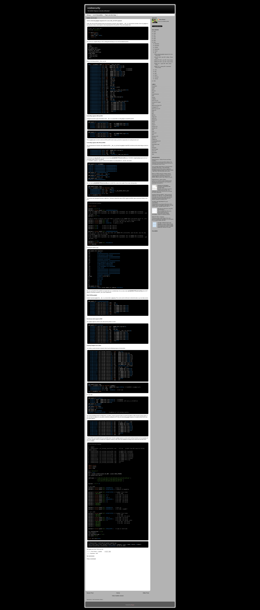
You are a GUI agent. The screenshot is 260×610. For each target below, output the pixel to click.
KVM (153, 146)
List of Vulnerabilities (98, 15)
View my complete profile (163, 21)
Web (153, 154)
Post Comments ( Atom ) (98, 599)
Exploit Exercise (155, 94)
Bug (153, 113)
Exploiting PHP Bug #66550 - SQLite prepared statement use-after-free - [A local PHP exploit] (162, 195)
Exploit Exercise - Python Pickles (159, 179)
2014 (154, 40)
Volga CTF (154, 116)
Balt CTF (154, 137)
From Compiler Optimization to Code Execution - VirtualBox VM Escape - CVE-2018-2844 (162, 167)
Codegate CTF (155, 107)
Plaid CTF (154, 110)
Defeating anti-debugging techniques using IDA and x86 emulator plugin (164, 186)
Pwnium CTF (155, 126)
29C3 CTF (154, 133)
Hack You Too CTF (156, 108)
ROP (97, 553)
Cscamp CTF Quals (156, 102)
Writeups (89, 15)
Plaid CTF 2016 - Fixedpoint (158, 216)
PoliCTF (153, 124)
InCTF (153, 123)
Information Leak (155, 144)
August (156, 50)
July (155, 52)
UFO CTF (154, 150)
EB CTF (153, 115)
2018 (154, 33)
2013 (154, 42)
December (157, 43)
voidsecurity (93, 8)
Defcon (153, 121)
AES (153, 134)
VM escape (154, 152)
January (156, 78)
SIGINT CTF (154, 128)
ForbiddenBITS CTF (156, 141)
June (156, 69)
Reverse (154, 90)
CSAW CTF (154, 139)
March (156, 75)
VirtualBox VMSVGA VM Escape (164, 222)
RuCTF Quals (155, 149)
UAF (153, 129)
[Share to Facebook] (110, 551)
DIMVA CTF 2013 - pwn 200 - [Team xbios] (163, 60)
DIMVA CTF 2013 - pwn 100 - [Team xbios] (163, 61)
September (157, 49)
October (156, 47)
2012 (154, 80)
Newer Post (90, 593)
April (155, 73)
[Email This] (105, 551)
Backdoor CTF (155, 136)
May (155, 71)
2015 (154, 38)
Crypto (153, 87)
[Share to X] (108, 551)
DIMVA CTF (154, 120)
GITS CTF (154, 142)
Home (118, 593)
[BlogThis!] (107, 551)
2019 (154, 31)
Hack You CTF (155, 100)
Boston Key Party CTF (157, 105)
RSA (153, 111)
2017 (154, 35)
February (157, 76)
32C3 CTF (154, 118)
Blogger (132, 604)
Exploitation (92, 553)
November (157, 45)
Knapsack (154, 147)
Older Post (146, 593)
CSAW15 (154, 98)
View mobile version (118, 595)
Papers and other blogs (110, 15)
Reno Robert (94, 551)
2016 (154, 36)
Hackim (153, 97)
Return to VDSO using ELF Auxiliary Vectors (161, 173)
